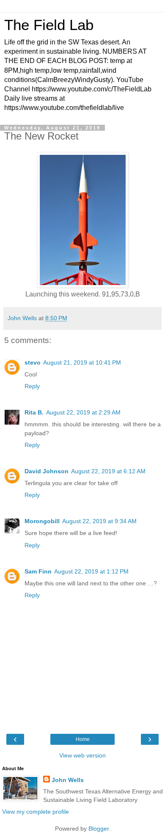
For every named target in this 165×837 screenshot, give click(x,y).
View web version (82, 755)
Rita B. (34, 412)
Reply (32, 386)
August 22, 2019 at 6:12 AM (108, 471)
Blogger (98, 828)
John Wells (68, 780)
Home (83, 739)
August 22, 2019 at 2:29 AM (83, 412)
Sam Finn (38, 571)
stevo (33, 362)
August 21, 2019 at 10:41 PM (82, 362)
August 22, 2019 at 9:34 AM (99, 521)
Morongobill (42, 521)
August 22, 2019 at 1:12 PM (91, 571)
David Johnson (47, 471)
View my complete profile (35, 811)
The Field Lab (49, 25)
